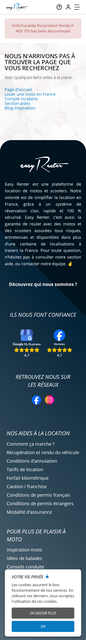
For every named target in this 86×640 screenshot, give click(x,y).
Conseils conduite (25, 567)
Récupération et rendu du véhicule (43, 452)
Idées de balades (24, 558)
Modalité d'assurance (29, 512)
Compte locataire (21, 98)
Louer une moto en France (30, 94)
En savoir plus (43, 613)
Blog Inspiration (20, 108)
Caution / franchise (27, 486)
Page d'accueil (18, 89)
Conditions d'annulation (32, 461)
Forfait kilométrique (28, 478)
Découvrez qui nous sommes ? (43, 284)
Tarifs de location (25, 469)
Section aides (17, 103)
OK (43, 626)
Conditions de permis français (38, 495)
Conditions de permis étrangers (40, 503)
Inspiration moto (24, 550)
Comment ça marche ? (31, 444)
